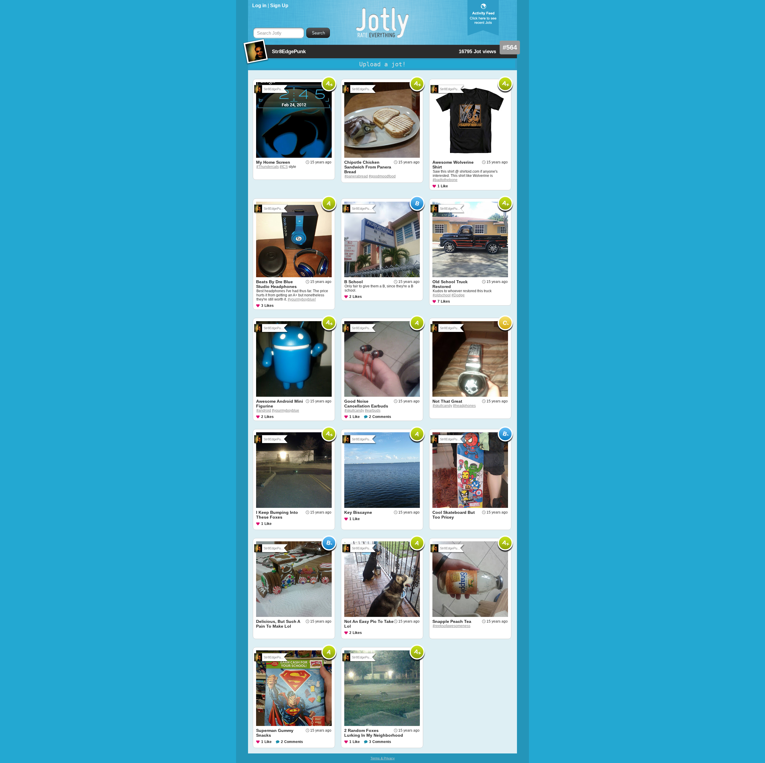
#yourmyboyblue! (302, 299)
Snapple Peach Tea (451, 621)
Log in (259, 5)
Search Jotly (269, 33)
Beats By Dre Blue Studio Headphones (276, 284)
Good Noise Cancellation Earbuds (366, 403)
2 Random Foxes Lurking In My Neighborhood (373, 733)
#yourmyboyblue (285, 410)
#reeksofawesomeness (451, 626)
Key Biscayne (358, 512)
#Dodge (458, 295)
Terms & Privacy (383, 758)
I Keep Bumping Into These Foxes (277, 515)
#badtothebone (445, 180)
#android (263, 410)
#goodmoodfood (382, 176)
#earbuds (372, 410)
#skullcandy (354, 410)
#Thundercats (267, 167)
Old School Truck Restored (450, 284)
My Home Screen (273, 162)
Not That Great (447, 401)
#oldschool (442, 295)
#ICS (284, 167)
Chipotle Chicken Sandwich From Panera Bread (367, 167)
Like (444, 186)
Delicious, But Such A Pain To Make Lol (278, 624)
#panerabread (356, 176)
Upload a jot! (382, 64)
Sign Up (279, 5)
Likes (269, 306)
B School (353, 281)
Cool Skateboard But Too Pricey (453, 515)
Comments (381, 417)
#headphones (464, 406)
